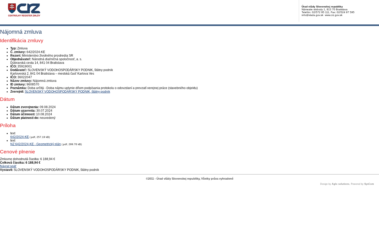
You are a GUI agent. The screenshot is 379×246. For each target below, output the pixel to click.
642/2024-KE (19, 137)
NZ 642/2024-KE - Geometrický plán (35, 144)
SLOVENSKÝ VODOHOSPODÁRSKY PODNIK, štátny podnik (67, 91)
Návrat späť (8, 166)
